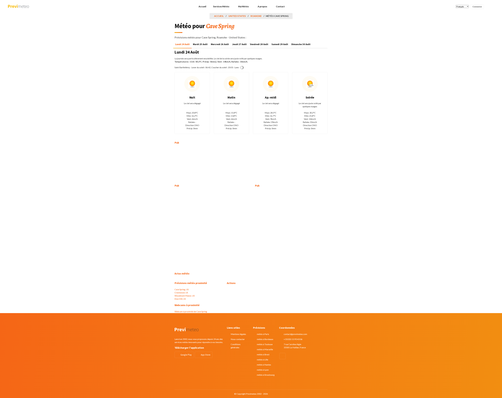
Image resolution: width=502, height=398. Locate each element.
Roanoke (256, 16)
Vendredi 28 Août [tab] (259, 44)
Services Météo (221, 6)
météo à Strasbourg (266, 375)
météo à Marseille (265, 349)
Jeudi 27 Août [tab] (239, 44)
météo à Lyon (263, 369)
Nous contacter (238, 339)
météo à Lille (262, 359)
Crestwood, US (181, 292)
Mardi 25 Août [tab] (200, 44)
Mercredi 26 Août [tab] (220, 44)
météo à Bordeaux (265, 339)
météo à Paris (263, 334)
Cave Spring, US (182, 289)
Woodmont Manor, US (185, 295)
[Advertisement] (199, 165)
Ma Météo (243, 6)
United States (237, 16)
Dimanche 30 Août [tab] (300, 44)
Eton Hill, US (180, 299)
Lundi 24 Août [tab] (182, 44)
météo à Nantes (264, 364)
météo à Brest (263, 354)
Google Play (186, 354)
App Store (205, 354)
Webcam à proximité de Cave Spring (191, 311)
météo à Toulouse (265, 344)
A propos (262, 6)
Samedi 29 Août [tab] (280, 44)
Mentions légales (238, 334)
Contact (280, 6)
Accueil (202, 6)
